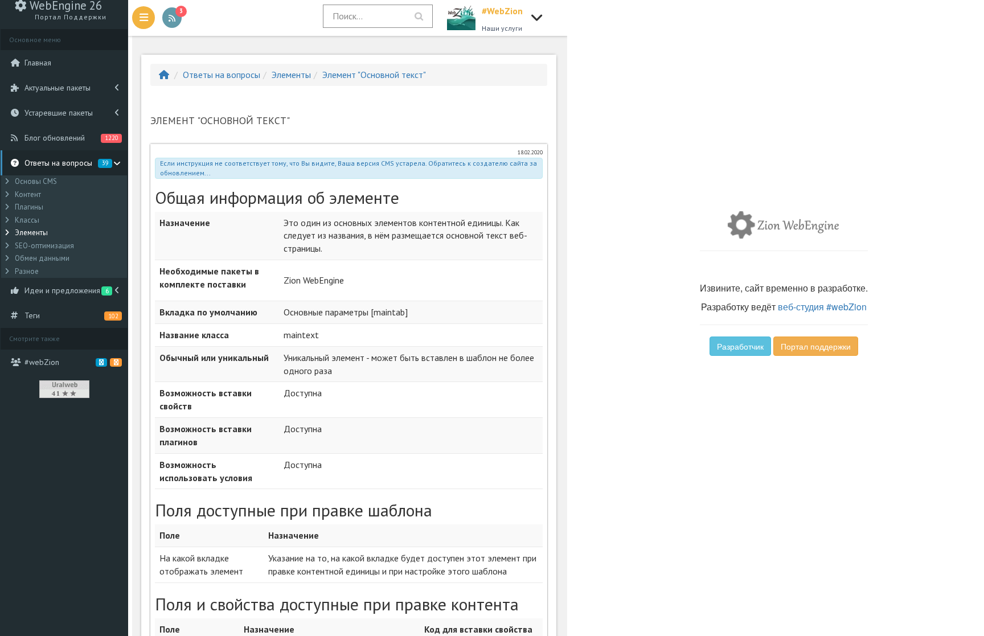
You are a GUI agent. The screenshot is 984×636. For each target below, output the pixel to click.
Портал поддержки (816, 346)
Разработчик (740, 346)
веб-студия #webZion (822, 306)
